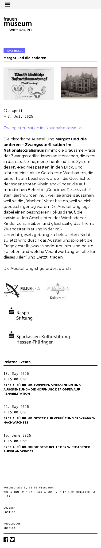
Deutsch (9, 507)
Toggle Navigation (7, 5)
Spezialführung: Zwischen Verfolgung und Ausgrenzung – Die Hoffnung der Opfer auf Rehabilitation (42, 389)
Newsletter (12, 523)
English (9, 512)
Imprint (9, 527)
